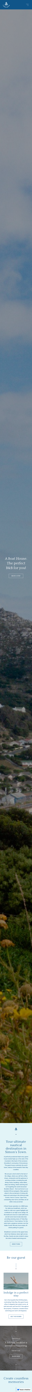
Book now (16, 1356)
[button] (27, 4)
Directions (16, 1244)
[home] (6, 5)
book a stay (16, 576)
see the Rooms (15, 1316)
